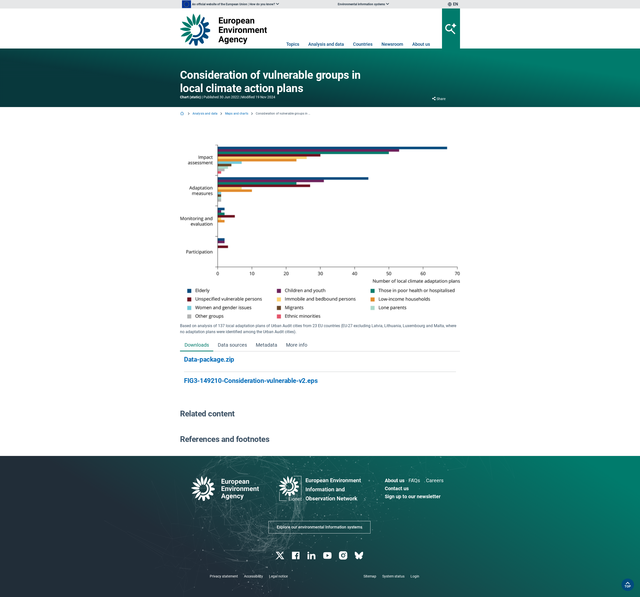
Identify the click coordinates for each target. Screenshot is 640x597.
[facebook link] (296, 555)
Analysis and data (326, 44)
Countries (362, 44)
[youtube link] (328, 555)
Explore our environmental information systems (319, 527)
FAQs (414, 480)
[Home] (182, 114)
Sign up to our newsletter (412, 496)
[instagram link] (343, 555)
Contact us (397, 488)
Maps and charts (236, 113)
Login (414, 576)
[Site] (225, 30)
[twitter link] (280, 555)
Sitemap (370, 576)
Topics (292, 44)
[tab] (196, 345)
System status (393, 576)
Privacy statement (224, 576)
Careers (435, 480)
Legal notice (278, 576)
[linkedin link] (312, 555)
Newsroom (392, 44)
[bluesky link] (359, 555)
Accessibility (253, 576)
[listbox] (230, 4)
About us (421, 44)
